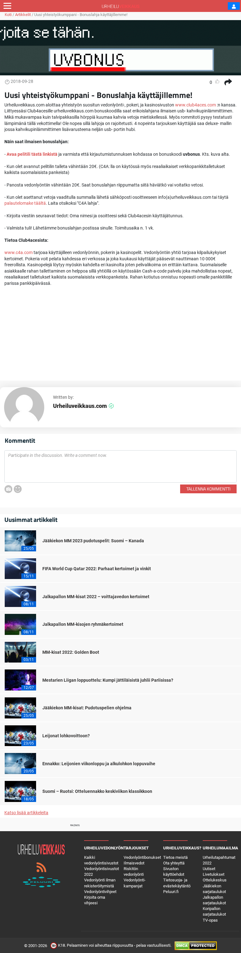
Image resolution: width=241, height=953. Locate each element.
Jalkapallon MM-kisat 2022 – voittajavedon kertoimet (95, 596)
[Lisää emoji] (18, 489)
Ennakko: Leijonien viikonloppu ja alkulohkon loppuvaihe (98, 763)
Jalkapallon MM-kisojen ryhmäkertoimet (82, 624)
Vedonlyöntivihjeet (100, 891)
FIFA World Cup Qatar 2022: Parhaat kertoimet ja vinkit (96, 568)
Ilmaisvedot (134, 863)
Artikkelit (23, 14)
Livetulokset (213, 874)
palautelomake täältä (25, 203)
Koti (8, 14)
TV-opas (210, 920)
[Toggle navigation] (7, 6)
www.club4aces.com (195, 104)
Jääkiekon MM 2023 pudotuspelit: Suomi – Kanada (93, 540)
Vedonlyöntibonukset (142, 857)
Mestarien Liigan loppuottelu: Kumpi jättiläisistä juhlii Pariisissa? (107, 680)
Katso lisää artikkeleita (26, 812)
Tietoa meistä (175, 857)
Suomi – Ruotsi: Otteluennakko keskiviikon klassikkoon (97, 791)
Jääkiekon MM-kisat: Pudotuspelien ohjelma (86, 707)
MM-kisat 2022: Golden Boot (70, 652)
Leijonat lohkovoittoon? (66, 735)
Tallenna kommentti (208, 488)
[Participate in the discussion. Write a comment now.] (120, 466)
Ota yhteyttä (174, 863)
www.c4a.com (18, 252)
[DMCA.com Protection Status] (195, 945)
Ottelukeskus (215, 880)
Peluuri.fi (171, 891)
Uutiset (209, 868)
